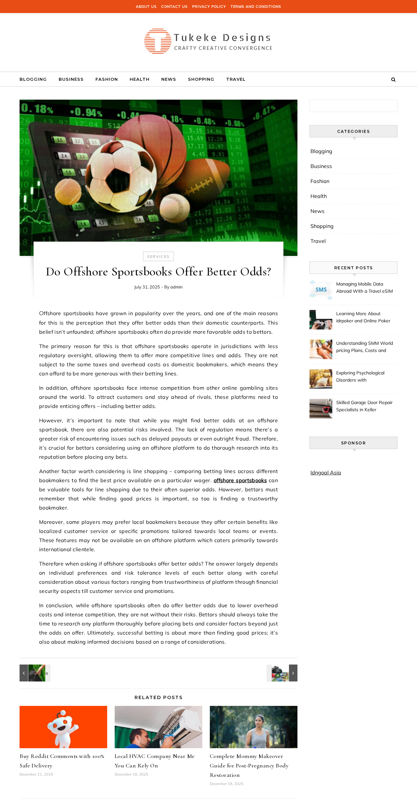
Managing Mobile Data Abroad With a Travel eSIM (364, 287)
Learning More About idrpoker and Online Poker (363, 317)
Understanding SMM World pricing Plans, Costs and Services (364, 347)
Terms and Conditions (256, 6)
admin (176, 286)
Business (71, 79)
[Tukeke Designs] (208, 40)
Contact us (174, 6)
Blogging (33, 79)
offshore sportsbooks (240, 480)
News (168, 79)
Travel (236, 79)
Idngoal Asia (325, 472)
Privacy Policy (209, 6)
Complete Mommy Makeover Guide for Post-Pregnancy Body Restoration (249, 765)
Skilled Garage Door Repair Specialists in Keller (364, 406)
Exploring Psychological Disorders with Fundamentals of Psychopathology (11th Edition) (360, 377)
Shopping (201, 79)
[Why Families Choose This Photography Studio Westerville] (282, 673)
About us (146, 6)
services (158, 256)
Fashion (106, 79)
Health (140, 79)
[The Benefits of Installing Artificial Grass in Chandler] (34, 673)
